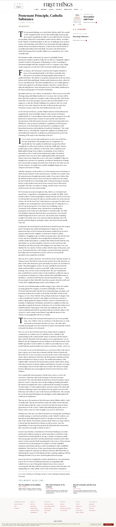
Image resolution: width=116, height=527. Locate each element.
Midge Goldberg (22, 486)
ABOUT (32, 501)
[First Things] (58, 4)
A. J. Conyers (21, 22)
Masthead (33, 506)
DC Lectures (63, 510)
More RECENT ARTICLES (79, 40)
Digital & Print (18, 504)
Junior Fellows (34, 510)
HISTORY (32, 504)
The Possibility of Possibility (29, 485)
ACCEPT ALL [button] (108, 524)
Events (76, 9)
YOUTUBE (91, 508)
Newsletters (68, 9)
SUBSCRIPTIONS (19, 501)
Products (79, 506)
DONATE (18, 7)
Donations (47, 510)
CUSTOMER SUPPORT (49, 506)
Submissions (47, 508)
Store (77, 504)
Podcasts (59, 9)
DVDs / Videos (80, 512)
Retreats (63, 506)
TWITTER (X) (92, 506)
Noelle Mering (49, 488)
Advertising (33, 508)
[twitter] (14, 3)
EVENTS (62, 501)
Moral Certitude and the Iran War (84, 486)
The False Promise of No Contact (55, 486)
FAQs (45, 512)
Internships (33, 512)
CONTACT (47, 501)
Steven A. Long (77, 488)
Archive (51, 9)
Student (16, 508)
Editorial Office (49, 504)
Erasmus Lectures (65, 508)
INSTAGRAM (92, 510)
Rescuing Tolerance (80, 36)
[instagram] (22, 3)
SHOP (78, 501)
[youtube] (19, 3)
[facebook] (17, 3)
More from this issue (89, 22)
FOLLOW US (93, 501)
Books (78, 508)
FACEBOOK (91, 504)
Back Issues (79, 510)
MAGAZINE (44, 9)
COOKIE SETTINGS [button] (96, 524)
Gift (15, 506)
